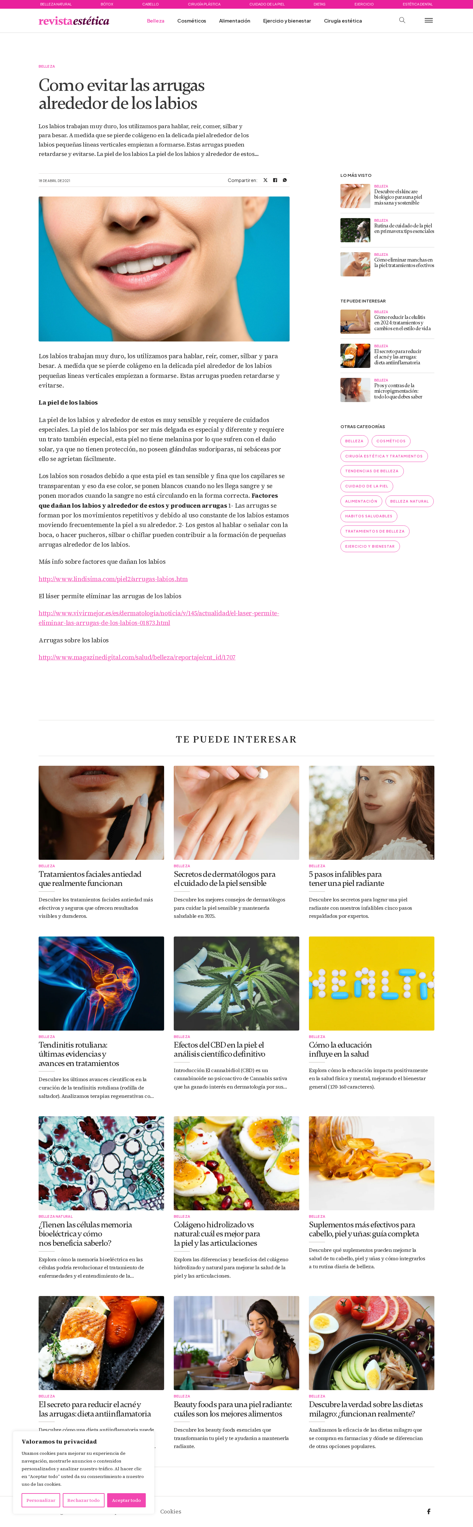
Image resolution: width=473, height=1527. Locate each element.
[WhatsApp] (285, 180)
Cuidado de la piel (267, 4)
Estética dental (418, 4)
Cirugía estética (343, 20)
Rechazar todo (83, 1500)
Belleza (156, 20)
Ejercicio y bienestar (287, 20)
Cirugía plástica (204, 4)
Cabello (150, 4)
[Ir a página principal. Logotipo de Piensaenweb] (74, 20)
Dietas (320, 4)
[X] (265, 180)
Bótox (107, 4)
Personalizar (40, 1500)
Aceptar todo (126, 1500)
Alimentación (234, 20)
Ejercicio (364, 4)
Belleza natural (56, 4)
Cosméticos (191, 20)
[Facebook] (275, 180)
